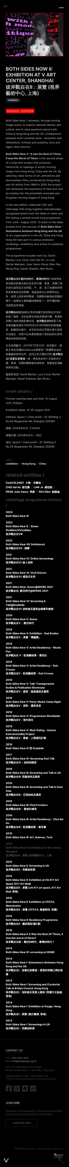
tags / (9, 459)
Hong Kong (28, 463)
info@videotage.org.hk (24, 1061)
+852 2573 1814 (20, 1057)
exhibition (12, 463)
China (42, 463)
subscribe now (21, 1123)
